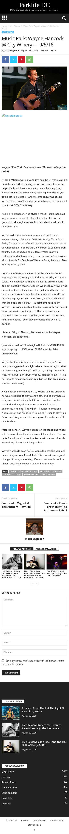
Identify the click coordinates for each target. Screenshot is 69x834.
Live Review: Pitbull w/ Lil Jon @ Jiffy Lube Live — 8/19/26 (57, 573)
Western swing (48, 474)
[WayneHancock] (34, 135)
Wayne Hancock (31, 474)
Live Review (15, 26)
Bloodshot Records (28, 471)
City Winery (45, 471)
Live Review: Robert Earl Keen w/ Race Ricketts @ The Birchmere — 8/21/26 (11, 574)
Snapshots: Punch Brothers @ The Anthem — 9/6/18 (55, 506)
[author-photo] (34, 526)
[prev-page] (32, 583)
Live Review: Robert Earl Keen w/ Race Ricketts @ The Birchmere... (41, 726)
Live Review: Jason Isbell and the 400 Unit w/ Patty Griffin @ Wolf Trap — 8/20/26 (34, 574)
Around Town (8, 782)
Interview (6, 803)
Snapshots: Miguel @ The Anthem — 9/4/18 (16, 504)
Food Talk (7, 798)
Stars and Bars (9, 793)
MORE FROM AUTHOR (46, 548)
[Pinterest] (21, 59)
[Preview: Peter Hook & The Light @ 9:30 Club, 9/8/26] (10, 713)
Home (4, 26)
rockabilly (8, 474)
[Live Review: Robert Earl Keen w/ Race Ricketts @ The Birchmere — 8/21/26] (12, 561)
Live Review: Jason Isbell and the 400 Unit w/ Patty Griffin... (44, 743)
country (57, 471)
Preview (6, 777)
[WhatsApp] (29, 59)
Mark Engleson (12, 50)
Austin (13, 471)
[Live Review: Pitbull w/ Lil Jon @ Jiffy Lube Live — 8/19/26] (57, 561)
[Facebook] (5, 59)
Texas (18, 474)
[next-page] (36, 583)
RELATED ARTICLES (22, 548)
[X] (13, 59)
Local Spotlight (9, 787)
